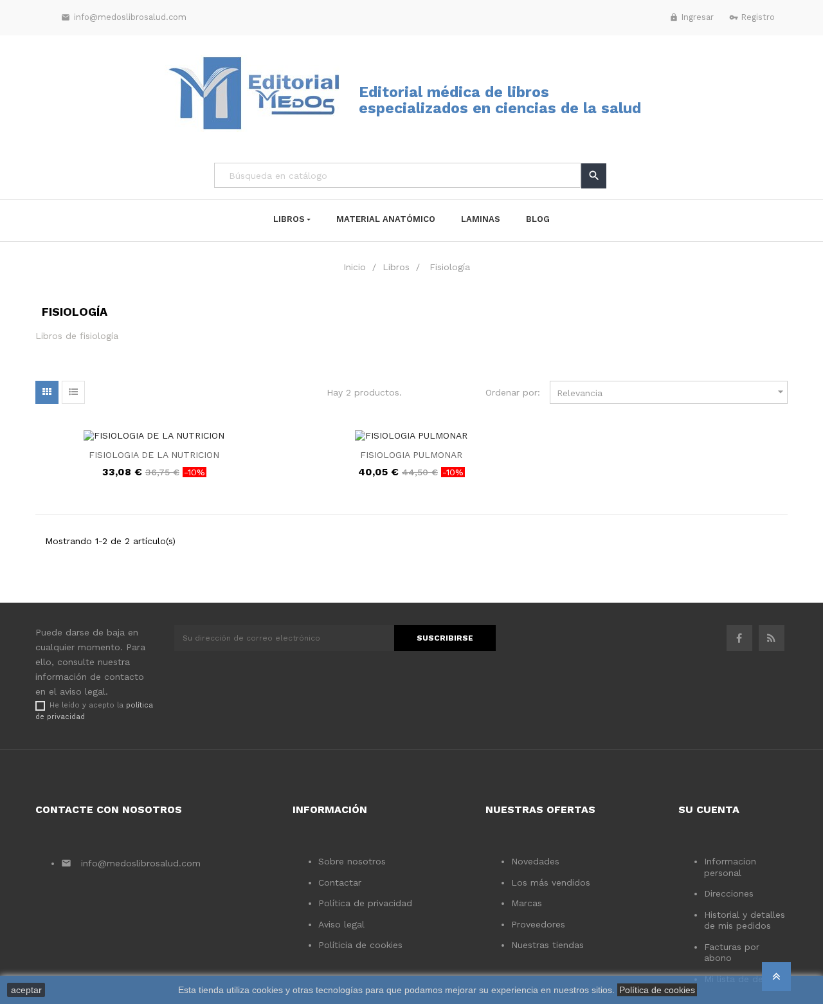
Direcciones (729, 893)
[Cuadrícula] (47, 392)
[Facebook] (739, 638)
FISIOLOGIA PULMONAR (411, 455)
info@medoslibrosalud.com (123, 17)
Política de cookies (657, 990)
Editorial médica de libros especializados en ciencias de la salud (500, 100)
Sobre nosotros (352, 861)
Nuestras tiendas (547, 945)
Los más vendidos (550, 882)
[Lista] (73, 392)
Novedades (535, 861)
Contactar (339, 882)
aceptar (26, 990)
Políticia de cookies (360, 945)
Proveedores (538, 924)
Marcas (526, 903)
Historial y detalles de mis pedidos (744, 920)
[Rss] (771, 638)
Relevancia (672, 391)
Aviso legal (341, 924)
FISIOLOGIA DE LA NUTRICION (154, 455)
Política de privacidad (365, 903)
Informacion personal (730, 867)
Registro (752, 17)
